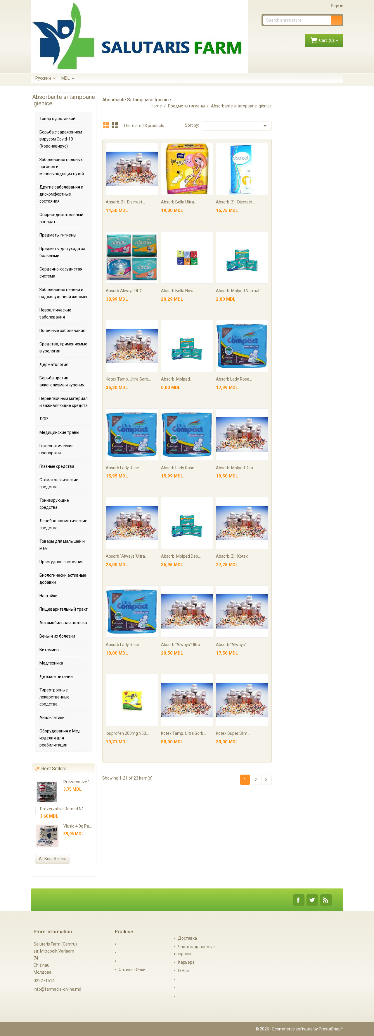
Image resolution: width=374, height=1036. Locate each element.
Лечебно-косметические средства (63, 524)
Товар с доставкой (57, 118)
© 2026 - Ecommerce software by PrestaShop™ (299, 1029)
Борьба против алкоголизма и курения (61, 381)
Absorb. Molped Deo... (236, 467)
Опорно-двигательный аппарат (61, 218)
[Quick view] (152, 148)
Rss (326, 900)
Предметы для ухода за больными (62, 252)
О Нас (183, 970)
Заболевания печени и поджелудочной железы (63, 293)
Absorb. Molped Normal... (239, 290)
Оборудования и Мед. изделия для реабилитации (60, 738)
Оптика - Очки (132, 969)
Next (266, 779)
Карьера (186, 962)
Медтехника (51, 663)
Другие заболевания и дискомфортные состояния (61, 194)
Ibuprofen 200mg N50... (127, 733)
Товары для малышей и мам (62, 545)
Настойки (48, 595)
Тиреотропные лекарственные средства (54, 697)
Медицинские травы (59, 432)
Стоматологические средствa (58, 483)
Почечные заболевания (62, 330)
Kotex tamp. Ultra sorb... (128, 379)
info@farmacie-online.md (57, 989)
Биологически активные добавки (62, 579)
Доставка (187, 938)
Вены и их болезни (57, 636)
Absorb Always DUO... (125, 290)
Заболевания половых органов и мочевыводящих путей (61, 166)
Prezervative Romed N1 (62, 808)
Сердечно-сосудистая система (60, 272)
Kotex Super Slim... (233, 733)
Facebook (298, 900)
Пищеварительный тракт (63, 609)
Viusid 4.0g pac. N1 (80, 826)
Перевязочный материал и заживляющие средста (63, 402)
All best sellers (52, 858)
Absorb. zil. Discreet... (125, 202)
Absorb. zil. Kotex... (233, 556)
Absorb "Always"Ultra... (127, 556)
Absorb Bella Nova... (179, 290)
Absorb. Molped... (177, 379)
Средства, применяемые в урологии (63, 347)
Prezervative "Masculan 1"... (89, 782)
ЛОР (43, 419)
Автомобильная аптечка (63, 622)
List (115, 125)
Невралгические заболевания (55, 313)
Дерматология (53, 364)
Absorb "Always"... (232, 644)
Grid (106, 125)
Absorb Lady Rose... (234, 379)
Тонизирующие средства (54, 504)
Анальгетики (52, 717)
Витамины (49, 649)
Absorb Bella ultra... (179, 202)
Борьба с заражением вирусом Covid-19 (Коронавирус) (60, 139)
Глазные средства (56, 466)
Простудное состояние (61, 561)
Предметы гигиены (57, 235)
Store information (53, 931)
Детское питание (56, 676)
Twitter (312, 900)
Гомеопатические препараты (56, 449)
